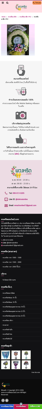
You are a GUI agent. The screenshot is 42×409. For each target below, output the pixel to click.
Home (3, 17)
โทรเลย (38, 3)
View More (34, 372)
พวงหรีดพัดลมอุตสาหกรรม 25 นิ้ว (14, 316)
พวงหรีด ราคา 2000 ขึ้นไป (11, 267)
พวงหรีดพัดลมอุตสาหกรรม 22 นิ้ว (14, 311)
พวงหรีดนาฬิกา (12, 17)
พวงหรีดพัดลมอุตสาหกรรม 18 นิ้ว (14, 307)
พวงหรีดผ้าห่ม (7, 334)
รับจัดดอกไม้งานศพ (9, 280)
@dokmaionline (22, 199)
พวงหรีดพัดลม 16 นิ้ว (10, 298)
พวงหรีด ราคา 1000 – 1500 (12, 258)
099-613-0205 (18, 193)
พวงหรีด (12, 223)
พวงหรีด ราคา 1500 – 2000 (12, 262)
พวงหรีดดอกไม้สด (9, 293)
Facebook (3, 400)
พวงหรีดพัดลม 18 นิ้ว (10, 302)
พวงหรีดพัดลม (21, 406)
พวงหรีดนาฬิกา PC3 (25, 17)
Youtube (7, 400)
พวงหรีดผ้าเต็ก (8, 329)
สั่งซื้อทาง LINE (35, 406)
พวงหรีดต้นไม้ (7, 339)
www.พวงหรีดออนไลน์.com (10, 392)
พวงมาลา (6, 325)
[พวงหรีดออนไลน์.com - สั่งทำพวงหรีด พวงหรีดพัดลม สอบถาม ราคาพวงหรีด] (21, 7)
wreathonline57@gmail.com (25, 205)
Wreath (3, 390)
